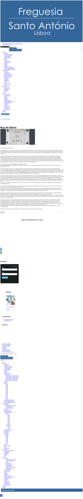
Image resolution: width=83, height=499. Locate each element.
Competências (7, 72)
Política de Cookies (5, 346)
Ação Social (6, 458)
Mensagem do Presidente (9, 450)
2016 (7, 396)
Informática (6, 103)
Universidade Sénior (10, 465)
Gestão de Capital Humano (9, 101)
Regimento (6, 90)
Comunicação (6, 95)
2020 (7, 391)
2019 (7, 393)
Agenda (5, 64)
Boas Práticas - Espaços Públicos (12, 376)
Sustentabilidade (7, 56)
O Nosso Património (8, 55)
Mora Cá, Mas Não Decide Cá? (10, 69)
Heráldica (6, 53)
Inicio (3, 362)
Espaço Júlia (8, 463)
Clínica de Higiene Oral (10, 460)
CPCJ (7, 461)
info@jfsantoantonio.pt (6, 44)
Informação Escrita (9, 407)
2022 (7, 389)
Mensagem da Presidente (11, 405)
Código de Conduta (6, 350)
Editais (5, 82)
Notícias (5, 63)
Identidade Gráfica (7, 320)
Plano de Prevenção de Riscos (8, 351)
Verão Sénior (8, 468)
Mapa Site (4, 347)
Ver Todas (8, 309)
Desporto (6, 98)
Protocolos (6, 78)
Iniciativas (6, 65)
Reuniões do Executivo (8, 75)
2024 (7, 387)
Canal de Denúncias (6, 349)
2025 (7, 386)
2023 (7, 388)
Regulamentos (7, 77)
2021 (7, 390)
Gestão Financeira (7, 102)
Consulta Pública (7, 83)
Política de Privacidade (6, 345)
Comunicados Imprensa (8, 319)
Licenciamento (7, 106)
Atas (5, 84)
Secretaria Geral (7, 109)
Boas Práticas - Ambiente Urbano (12, 375)
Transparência (7, 85)
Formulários (6, 79)
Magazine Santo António (8, 67)
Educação (6, 99)
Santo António (7, 364)
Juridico (5, 105)
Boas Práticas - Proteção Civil (11, 380)
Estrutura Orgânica (7, 74)
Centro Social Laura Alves (11, 459)
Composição (6, 88)
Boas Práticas (6, 62)
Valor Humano (9, 466)
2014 (7, 398)
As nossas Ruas (7, 57)
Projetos (3, 110)
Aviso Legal (4, 348)
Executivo (6, 71)
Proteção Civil (6, 108)
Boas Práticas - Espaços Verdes (12, 378)
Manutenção (6, 107)
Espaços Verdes (7, 100)
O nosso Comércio (7, 61)
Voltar (5, 119)
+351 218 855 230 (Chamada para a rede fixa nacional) (12, 43)
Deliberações (8, 425)
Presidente (6, 404)
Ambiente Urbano (7, 94)
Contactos (4, 111)
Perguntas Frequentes (6, 343)
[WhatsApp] (32, 253)
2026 (7, 385)
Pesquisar (2, 360)
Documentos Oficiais (8, 76)
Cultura (5, 96)
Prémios (5, 60)
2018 (7, 394)
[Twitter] (82, 48)
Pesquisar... (11, 46)
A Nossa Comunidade (8, 54)
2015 (7, 397)
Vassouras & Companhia (10, 467)
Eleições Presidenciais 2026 (9, 68)
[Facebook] (32, 248)
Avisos (5, 59)
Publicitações (6, 80)
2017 (7, 395)
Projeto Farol (8, 464)
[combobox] (8, 360)
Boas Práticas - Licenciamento (12, 379)
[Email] (32, 251)
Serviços (3, 93)
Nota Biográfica (9, 406)
